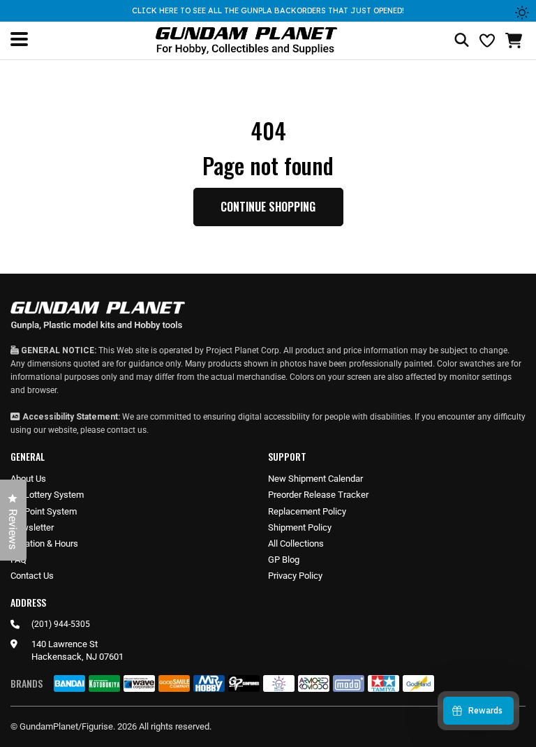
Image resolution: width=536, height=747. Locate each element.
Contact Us (32, 575)
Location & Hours (44, 543)
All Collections (296, 543)
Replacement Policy (307, 511)
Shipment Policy (300, 527)
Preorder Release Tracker (318, 494)
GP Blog (283, 559)
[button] (515, 40)
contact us (127, 430)
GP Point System (43, 511)
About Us (28, 478)
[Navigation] (19, 39)
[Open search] (461, 41)
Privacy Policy (295, 575)
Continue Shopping (268, 206)
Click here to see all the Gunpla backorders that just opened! (268, 10)
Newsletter (32, 527)
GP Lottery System (47, 494)
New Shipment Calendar (315, 478)
